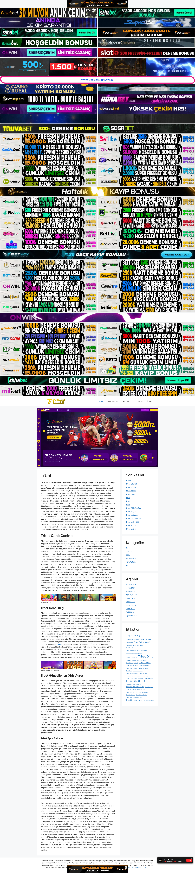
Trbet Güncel (131, 487)
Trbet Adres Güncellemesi (132, 639)
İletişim (149, 401)
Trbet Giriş (125, 401)
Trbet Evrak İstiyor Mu (131, 657)
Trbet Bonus (131, 525)
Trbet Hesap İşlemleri (131, 668)
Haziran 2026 (131, 584)
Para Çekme (131, 558)
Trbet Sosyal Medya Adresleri (133, 684)
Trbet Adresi (131, 491)
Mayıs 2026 (130, 588)
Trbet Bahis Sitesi (142, 642)
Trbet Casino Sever (142, 650)
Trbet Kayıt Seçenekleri (132, 673)
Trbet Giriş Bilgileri (131, 660)
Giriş (128, 555)
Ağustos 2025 (131, 591)
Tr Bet (128, 480)
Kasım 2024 (131, 605)
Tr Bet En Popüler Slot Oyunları (134, 653)
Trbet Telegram (149, 687)
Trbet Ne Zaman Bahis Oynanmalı (134, 678)
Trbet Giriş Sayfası (133, 508)
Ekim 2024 (130, 609)
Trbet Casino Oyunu (131, 650)
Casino (129, 552)
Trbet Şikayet (138, 401)
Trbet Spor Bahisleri (135, 687)
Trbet (101, 401)
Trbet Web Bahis (141, 689)
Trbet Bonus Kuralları (138, 645)
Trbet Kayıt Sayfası (137, 671)
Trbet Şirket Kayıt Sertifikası (146, 700)
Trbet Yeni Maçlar (130, 695)
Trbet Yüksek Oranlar (141, 695)
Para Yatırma (131, 562)
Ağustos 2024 (131, 616)
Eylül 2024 (130, 612)
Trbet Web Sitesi (130, 692)
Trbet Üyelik (131, 529)
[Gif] (97, 191)
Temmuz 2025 (132, 595)
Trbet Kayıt (129, 671)
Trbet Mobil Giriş (133, 522)
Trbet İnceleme (112, 401)
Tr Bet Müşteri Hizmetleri (142, 676)
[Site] (48, 139)
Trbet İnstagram (132, 515)
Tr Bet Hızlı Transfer (143, 668)
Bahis (128, 548)
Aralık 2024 (130, 602)
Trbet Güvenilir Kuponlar (132, 665)
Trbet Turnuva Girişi (131, 689)
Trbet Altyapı (131, 512)
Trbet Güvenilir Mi (144, 665)
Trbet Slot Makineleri (135, 681)
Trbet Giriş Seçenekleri (132, 663)
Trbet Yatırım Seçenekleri (141, 692)
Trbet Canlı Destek (133, 519)
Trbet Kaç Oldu (143, 673)
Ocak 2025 (130, 598)
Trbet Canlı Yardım (141, 648)
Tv (127, 565)
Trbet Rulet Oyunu (148, 678)
